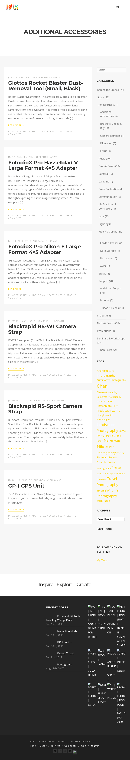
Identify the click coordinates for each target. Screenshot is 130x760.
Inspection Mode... (68, 631)
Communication (108, 196)
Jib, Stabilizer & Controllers (107, 206)
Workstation (103, 500)
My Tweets (103, 560)
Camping (104, 181)
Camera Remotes (110, 135)
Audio (102, 158)
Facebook (104, 529)
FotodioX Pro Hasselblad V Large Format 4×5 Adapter (43, 165)
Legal (97, 742)
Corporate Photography (109, 396)
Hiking (100, 415)
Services (55, 746)
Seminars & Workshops (111, 338)
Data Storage (108, 250)
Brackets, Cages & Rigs (111, 126)
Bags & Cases (107, 166)
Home (33, 746)
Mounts (105, 300)
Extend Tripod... (66, 653)
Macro (109, 435)
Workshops (70, 746)
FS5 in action (64, 642)
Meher (108, 440)
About (43, 746)
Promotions (104, 331)
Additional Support (111, 288)
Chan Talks (105, 350)
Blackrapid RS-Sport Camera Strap (45, 409)
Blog (83, 746)
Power (102, 266)
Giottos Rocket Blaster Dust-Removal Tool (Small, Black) (45, 86)
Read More (16, 125)
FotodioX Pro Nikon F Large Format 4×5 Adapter (44, 249)
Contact (95, 746)
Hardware (106, 258)
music (117, 440)
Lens (101, 216)
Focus (103, 151)
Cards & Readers (110, 243)
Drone (99, 401)
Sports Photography (107, 473)
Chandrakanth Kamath (46, 77)
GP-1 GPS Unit (26, 486)
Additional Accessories (47, 131)
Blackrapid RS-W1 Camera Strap (42, 329)
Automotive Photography (111, 380)
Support (103, 281)
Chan (102, 386)
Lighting (104, 224)
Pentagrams (64, 664)
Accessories (20, 131)
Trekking (101, 490)
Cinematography (107, 392)
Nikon (102, 447)
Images (101, 315)
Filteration (106, 143)
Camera (103, 174)
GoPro (116, 410)
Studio (102, 273)
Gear (69, 131)
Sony (116, 468)
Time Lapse (101, 479)
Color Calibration (109, 189)
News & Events (106, 323)
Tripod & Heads (109, 308)
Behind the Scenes (108, 90)
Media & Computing (110, 231)
